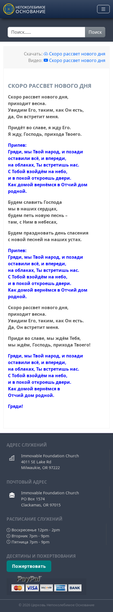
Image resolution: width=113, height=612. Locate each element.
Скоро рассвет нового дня (76, 54)
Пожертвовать (29, 566)
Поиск (95, 32)
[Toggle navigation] (103, 9)
